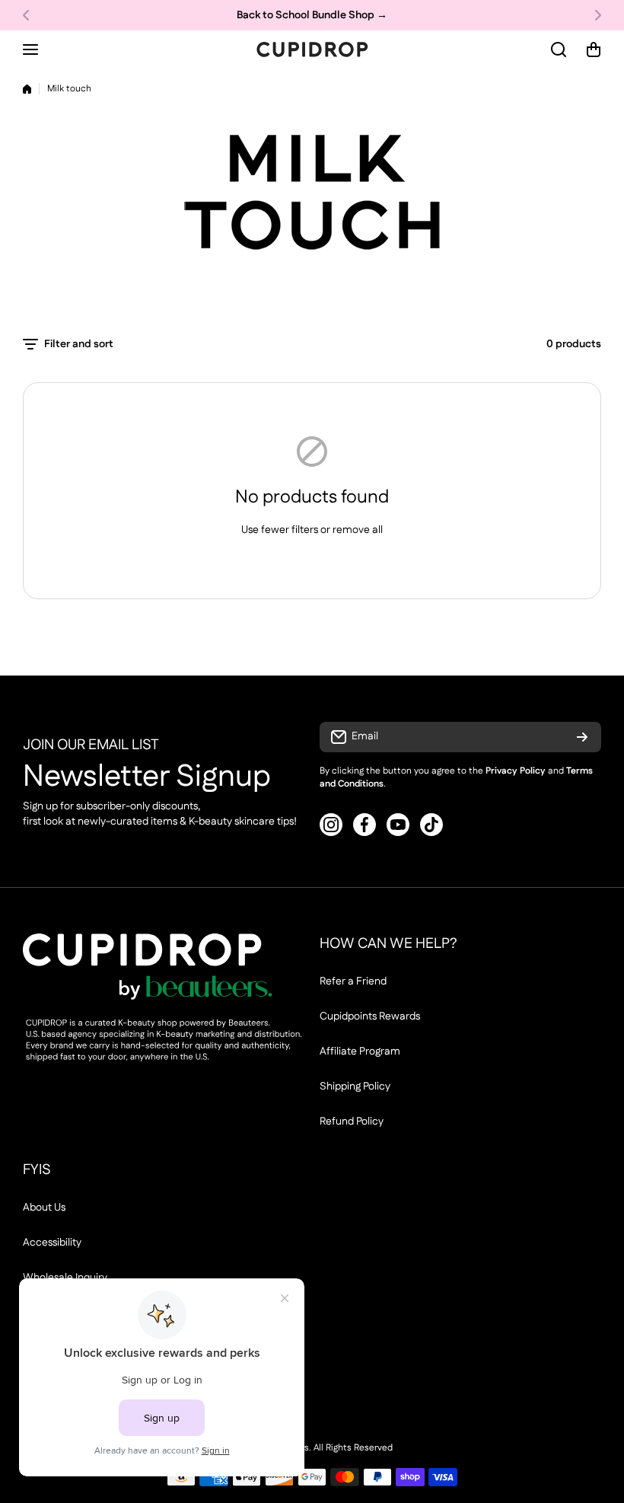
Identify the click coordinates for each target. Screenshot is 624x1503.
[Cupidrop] (312, 49)
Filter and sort (78, 344)
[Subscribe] (582, 737)
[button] (30, 15)
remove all (358, 530)
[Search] (559, 49)
